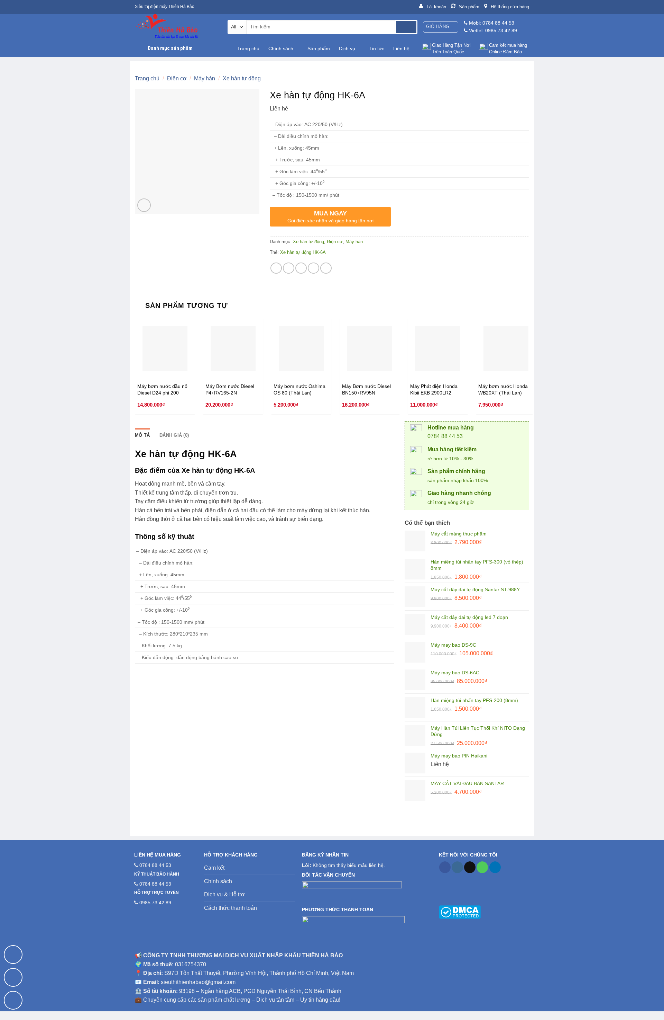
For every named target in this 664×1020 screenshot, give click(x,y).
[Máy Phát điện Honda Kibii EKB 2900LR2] (437, 348)
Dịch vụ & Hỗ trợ (224, 894)
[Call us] (482, 867)
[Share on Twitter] (288, 268)
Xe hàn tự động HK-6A (303, 252)
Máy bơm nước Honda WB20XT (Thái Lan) (503, 389)
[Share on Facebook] (276, 268)
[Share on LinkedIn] (326, 268)
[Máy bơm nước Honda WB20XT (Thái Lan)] (505, 348)
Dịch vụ (347, 48)
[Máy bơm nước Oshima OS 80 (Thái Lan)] (301, 348)
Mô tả (142, 435)
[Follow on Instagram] (457, 867)
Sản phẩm (318, 48)
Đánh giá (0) (174, 435)
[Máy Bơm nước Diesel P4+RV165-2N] (233, 348)
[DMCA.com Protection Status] (460, 912)
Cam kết (214, 868)
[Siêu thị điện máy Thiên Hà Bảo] (176, 27)
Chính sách (280, 48)
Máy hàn (204, 78)
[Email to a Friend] (301, 268)
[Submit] (406, 27)
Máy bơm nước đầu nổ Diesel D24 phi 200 (162, 389)
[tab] (142, 435)
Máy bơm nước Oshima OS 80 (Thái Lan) (299, 389)
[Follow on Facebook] (445, 867)
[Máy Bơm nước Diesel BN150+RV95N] (369, 348)
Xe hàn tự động (242, 78)
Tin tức (376, 48)
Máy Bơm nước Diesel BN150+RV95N (366, 389)
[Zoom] (144, 205)
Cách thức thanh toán (230, 908)
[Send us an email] (470, 867)
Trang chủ (248, 48)
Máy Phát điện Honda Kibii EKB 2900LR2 (434, 389)
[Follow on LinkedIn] (495, 867)
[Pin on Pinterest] (313, 268)
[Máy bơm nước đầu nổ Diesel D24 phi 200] (164, 348)
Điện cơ (177, 78)
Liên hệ (401, 48)
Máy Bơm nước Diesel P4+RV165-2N (229, 389)
